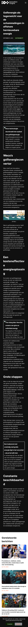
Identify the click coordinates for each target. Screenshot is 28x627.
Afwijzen (18, 624)
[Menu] (25, 2)
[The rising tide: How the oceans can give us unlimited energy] (14, 329)
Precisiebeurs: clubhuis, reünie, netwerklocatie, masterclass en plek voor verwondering (13, 562)
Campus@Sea (7, 72)
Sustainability (19, 38)
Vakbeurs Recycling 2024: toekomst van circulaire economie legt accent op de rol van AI (13, 612)
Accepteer (9, 624)
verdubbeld (6, 237)
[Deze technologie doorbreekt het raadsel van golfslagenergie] (14, 137)
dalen (18, 109)
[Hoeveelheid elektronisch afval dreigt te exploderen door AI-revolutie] (14, 577)
